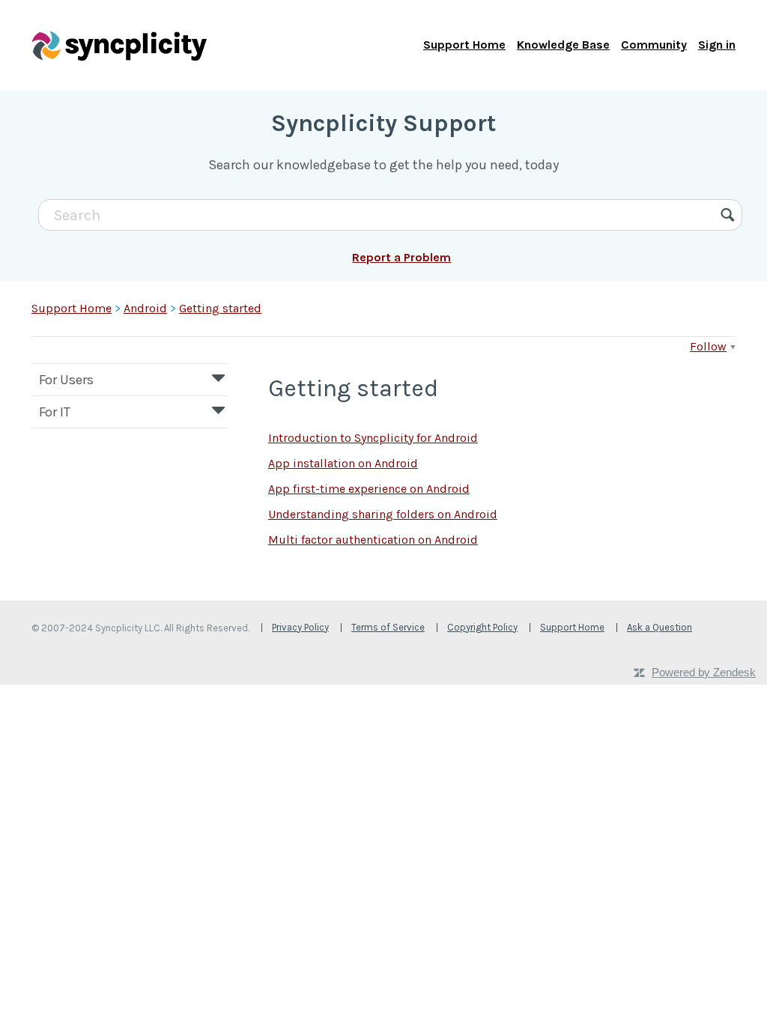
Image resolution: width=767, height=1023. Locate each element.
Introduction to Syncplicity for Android (373, 438)
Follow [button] (708, 346)
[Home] (119, 45)
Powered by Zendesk (704, 672)
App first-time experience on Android (369, 489)
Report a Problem (401, 257)
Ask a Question (659, 627)
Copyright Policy (482, 627)
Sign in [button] (717, 44)
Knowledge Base (563, 44)
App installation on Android (343, 463)
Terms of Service (388, 627)
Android (145, 308)
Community (654, 44)
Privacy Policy (300, 627)
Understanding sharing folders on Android (382, 514)
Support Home (464, 44)
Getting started (220, 308)
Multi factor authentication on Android (373, 539)
